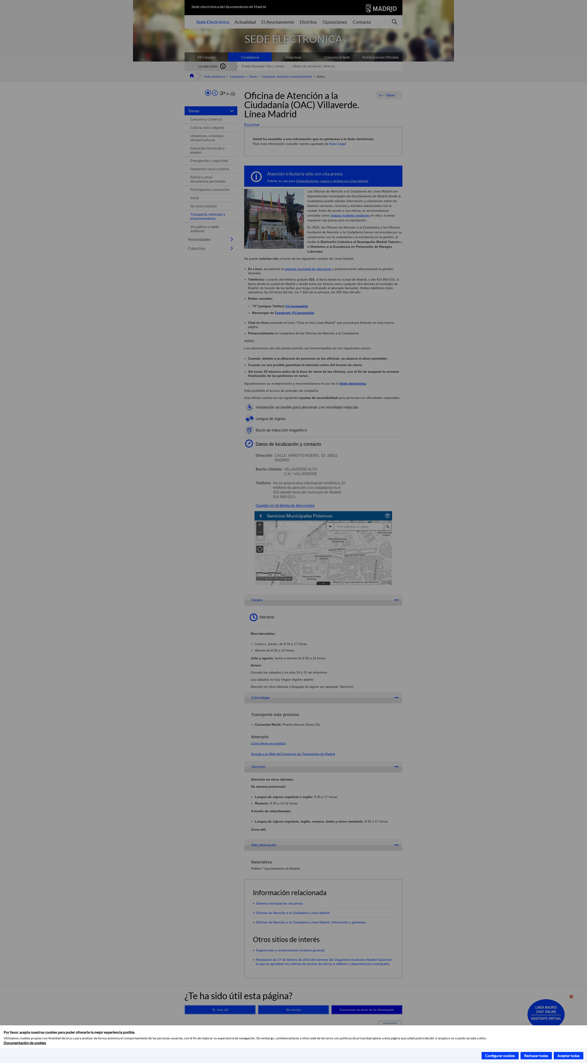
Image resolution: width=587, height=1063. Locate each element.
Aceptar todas (568, 1055)
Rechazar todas (536, 1055)
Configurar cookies (500, 1055)
